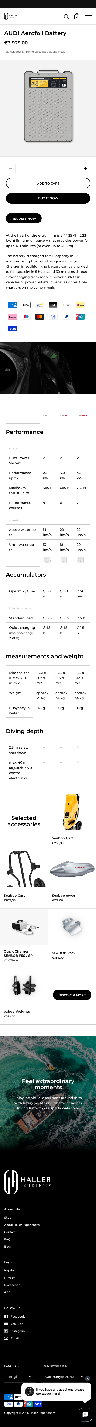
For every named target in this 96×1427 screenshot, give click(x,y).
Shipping (28, 51)
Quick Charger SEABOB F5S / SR (24, 938)
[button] (85, 168)
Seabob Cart (24, 879)
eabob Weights (24, 995)
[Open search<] (66, 16)
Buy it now (48, 198)
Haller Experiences (42, 1413)
